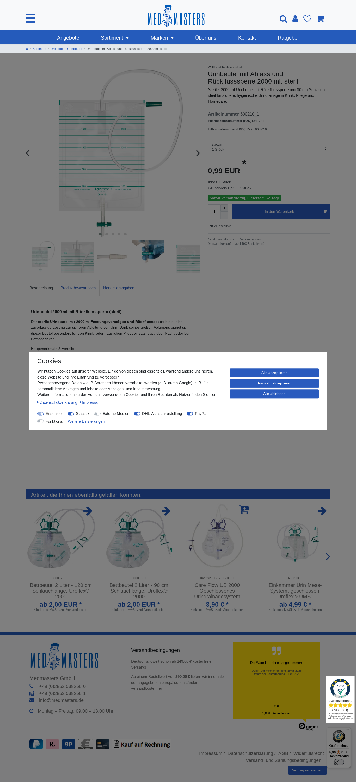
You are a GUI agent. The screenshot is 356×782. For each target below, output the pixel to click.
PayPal (201, 413)
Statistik (82, 413)
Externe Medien (115, 413)
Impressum (92, 402)
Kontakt (247, 38)
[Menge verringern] (224, 215)
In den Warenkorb (279, 211)
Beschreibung (41, 288)
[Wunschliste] (307, 19)
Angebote (68, 38)
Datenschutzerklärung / (252, 753)
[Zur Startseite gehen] (26, 49)
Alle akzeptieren (274, 372)
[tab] (41, 288)
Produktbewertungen (78, 288)
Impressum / (212, 753)
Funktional (54, 421)
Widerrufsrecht (308, 753)
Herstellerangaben (118, 288)
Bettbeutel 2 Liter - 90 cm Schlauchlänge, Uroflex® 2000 (138, 590)
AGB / (284, 753)
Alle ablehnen (274, 394)
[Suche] (283, 19)
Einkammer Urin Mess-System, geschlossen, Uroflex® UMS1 (295, 590)
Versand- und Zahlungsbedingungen (283, 760)
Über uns (205, 38)
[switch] (339, 762)
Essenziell (54, 413)
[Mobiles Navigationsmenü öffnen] (30, 18)
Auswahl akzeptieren (274, 383)
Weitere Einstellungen (86, 421)
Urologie (57, 49)
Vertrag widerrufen (307, 770)
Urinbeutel (74, 49)
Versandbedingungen (156, 650)
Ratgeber (288, 38)
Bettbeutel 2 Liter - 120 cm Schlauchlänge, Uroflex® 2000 (61, 590)
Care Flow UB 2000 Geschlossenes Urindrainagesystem (217, 590)
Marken (159, 38)
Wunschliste (222, 226)
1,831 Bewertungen (276, 713)
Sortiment (112, 38)
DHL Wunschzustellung (162, 413)
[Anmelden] (295, 19)
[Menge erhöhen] (224, 208)
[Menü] (348, 730)
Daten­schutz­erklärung (59, 402)
